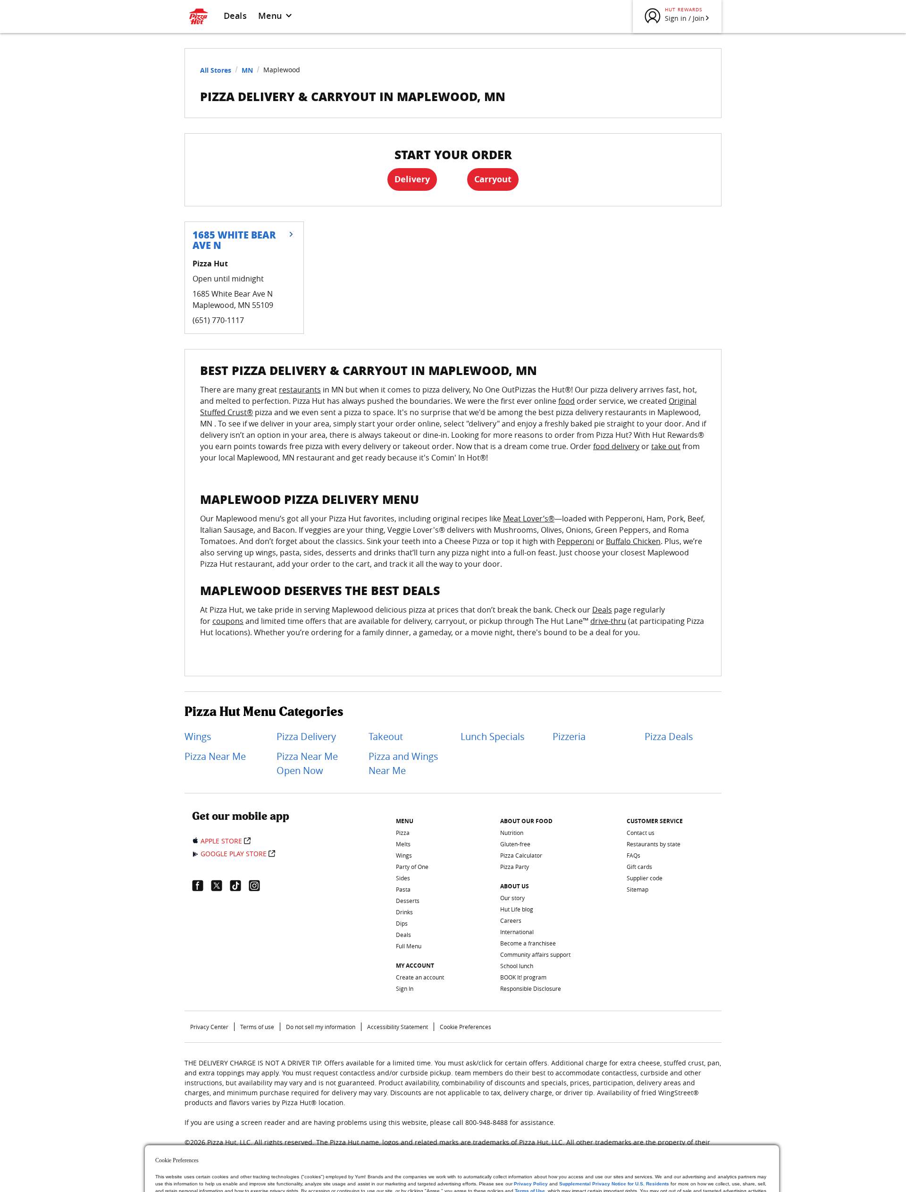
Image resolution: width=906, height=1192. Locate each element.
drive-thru (608, 621)
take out (665, 446)
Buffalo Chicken (633, 541)
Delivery (412, 179)
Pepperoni (575, 541)
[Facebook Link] (201, 885)
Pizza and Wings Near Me (403, 763)
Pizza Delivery (306, 736)
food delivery (616, 446)
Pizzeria (569, 736)
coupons (227, 621)
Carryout (493, 179)
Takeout (386, 736)
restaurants (300, 389)
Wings (198, 736)
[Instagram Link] (258, 885)
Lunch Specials (493, 736)
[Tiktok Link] (239, 885)
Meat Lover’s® (528, 518)
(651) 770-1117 (218, 320)
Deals (235, 15)
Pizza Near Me (215, 756)
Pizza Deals (669, 736)
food (566, 401)
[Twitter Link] (220, 885)
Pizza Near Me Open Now (307, 763)
